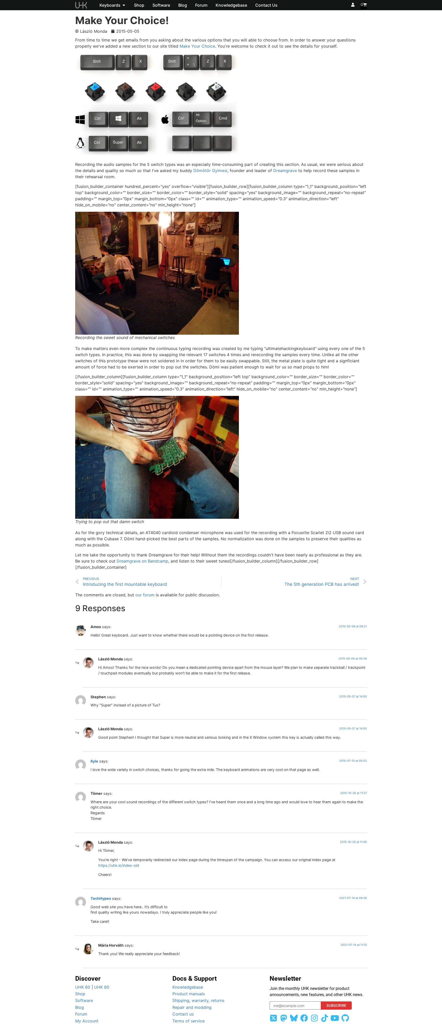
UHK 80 (101, 987)
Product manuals (188, 993)
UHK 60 (82, 987)
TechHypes (101, 898)
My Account (86, 1020)
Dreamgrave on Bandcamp (142, 561)
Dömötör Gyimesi (210, 170)
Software (84, 1000)
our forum (144, 594)
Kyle (94, 761)
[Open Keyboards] (124, 5)
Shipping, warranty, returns (198, 1000)
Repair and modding (192, 1007)
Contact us (183, 1014)
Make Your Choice (197, 46)
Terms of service (188, 1020)
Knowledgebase (187, 987)
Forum (81, 1014)
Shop (80, 993)
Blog (79, 1007)
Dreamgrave (285, 170)
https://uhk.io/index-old (118, 865)
